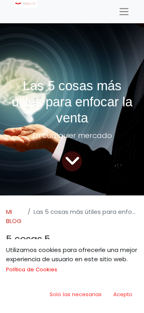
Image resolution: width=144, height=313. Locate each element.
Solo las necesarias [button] (76, 294)
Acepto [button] (122, 294)
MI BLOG (14, 216)
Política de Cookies (31, 269)
